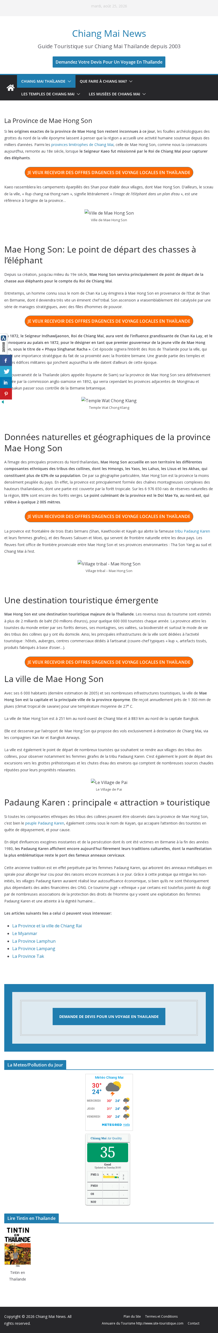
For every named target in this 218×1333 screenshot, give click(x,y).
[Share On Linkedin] (6, 382)
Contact (193, 1323)
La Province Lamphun (34, 941)
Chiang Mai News (109, 33)
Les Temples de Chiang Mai (47, 93)
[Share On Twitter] (6, 371)
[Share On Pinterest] (6, 394)
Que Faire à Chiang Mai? (103, 81)
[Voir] (4, 337)
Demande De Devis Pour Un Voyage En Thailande (109, 1016)
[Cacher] (2, 403)
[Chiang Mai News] (10, 87)
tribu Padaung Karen (192, 531)
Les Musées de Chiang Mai (114, 93)
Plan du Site (132, 1316)
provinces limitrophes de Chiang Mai (82, 144)
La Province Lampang (33, 948)
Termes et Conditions (161, 1316)
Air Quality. (106, 1138)
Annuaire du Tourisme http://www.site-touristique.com (142, 1323)
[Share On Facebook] (6, 360)
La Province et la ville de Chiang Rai (47, 926)
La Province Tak (28, 956)
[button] (68, 81)
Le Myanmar (24, 933)
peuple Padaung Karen (44, 823)
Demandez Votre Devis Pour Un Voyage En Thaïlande (109, 62)
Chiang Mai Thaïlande (43, 81)
